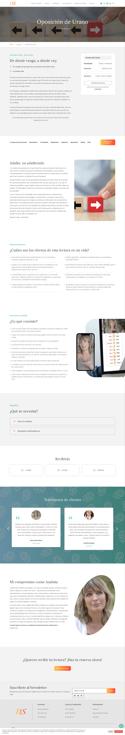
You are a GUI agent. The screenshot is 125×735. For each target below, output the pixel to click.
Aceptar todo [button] (118, 731)
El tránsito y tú (69, 717)
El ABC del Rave (70, 713)
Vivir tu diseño (69, 709)
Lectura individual (42, 709)
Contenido (44, 142)
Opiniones (74, 142)
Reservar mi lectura (108, 142)
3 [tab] (63, 551)
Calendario (55, 3)
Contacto (96, 717)
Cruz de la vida (42, 713)
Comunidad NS (66, 3)
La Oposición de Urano (18, 142)
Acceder (91, 3)
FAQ (89, 142)
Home (11, 44)
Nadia (83, 142)
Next (117, 528)
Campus (46, 3)
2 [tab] (60, 551)
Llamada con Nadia (80, 3)
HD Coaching (41, 717)
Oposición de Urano (30, 44)
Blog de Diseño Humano (100, 713)
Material (64, 142)
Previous (8, 528)
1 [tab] (58, 551)
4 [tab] (65, 551)
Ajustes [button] (110, 731)
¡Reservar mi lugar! (62, 668)
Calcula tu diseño (36, 3)
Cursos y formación (73, 704)
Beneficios (34, 142)
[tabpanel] (36, 527)
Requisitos (55, 142)
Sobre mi (95, 709)
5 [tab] (67, 551)
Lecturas (18, 44)
